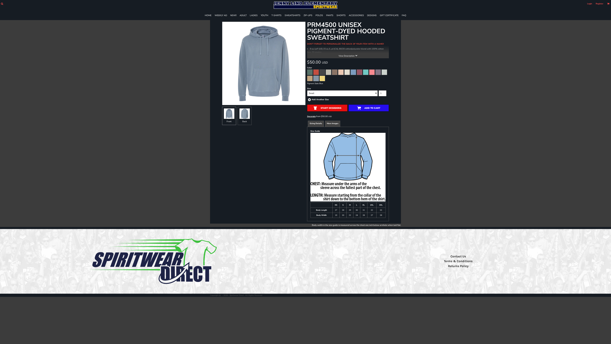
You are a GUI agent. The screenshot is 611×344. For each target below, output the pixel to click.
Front (229, 121)
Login (589, 3)
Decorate (311, 116)
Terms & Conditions (458, 261)
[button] (2, 4)
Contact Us (458, 256)
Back (244, 121)
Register (599, 3)
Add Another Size (320, 99)
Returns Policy (458, 266)
